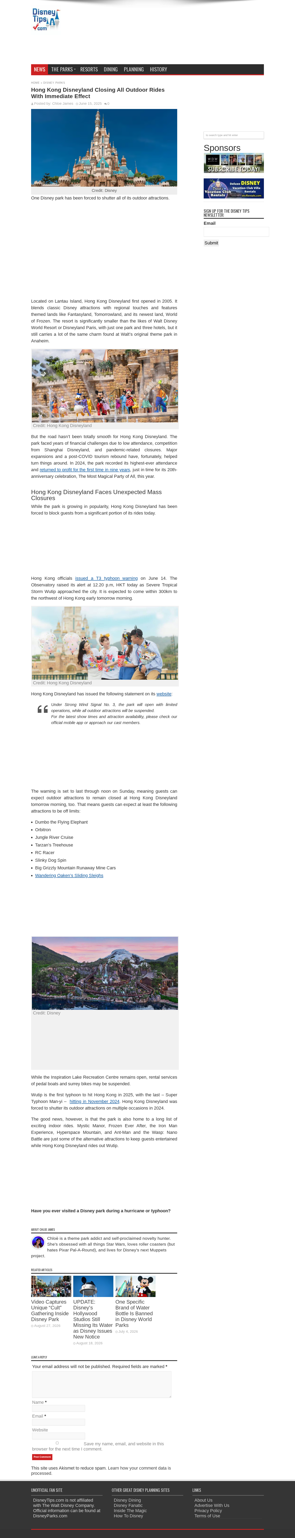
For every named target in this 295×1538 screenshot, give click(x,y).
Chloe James (62, 104)
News (39, 69)
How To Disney (128, 1515)
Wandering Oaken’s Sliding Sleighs (69, 875)
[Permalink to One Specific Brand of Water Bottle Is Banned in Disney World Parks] (135, 1295)
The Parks (62, 69)
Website (40, 1429)
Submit (211, 242)
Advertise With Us (211, 1505)
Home (35, 82)
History (158, 69)
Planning (134, 69)
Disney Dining (127, 1500)
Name (38, 1402)
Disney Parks (54, 82)
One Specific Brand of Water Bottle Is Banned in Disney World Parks (134, 1313)
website (164, 693)
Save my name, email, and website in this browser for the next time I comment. (98, 1446)
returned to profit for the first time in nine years (85, 469)
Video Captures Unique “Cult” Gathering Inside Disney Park (50, 1310)
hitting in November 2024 (94, 1101)
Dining (111, 69)
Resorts (89, 69)
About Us (203, 1500)
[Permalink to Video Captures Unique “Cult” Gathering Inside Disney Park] (51, 1295)
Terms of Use (207, 1515)
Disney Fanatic (128, 1505)
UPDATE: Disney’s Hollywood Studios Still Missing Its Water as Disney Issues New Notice (93, 1319)
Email (37, 1416)
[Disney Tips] (46, 32)
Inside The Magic (130, 1510)
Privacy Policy (208, 1510)
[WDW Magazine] (234, 171)
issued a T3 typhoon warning (106, 578)
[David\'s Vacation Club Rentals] (234, 196)
